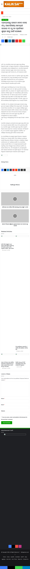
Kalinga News (15, 34)
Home (3, 16)
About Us (20, 559)
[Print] (24, 170)
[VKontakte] (19, 170)
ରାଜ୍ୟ (26, 556)
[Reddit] (16, 170)
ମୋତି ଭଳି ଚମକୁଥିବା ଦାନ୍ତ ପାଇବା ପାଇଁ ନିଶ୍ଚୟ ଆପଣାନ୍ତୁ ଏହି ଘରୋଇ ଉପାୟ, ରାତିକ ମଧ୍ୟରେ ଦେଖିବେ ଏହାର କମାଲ (7, 246)
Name (3, 398)
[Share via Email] (22, 170)
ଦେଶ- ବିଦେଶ (8, 16)
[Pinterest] (13, 170)
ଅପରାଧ (8, 556)
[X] (5, 170)
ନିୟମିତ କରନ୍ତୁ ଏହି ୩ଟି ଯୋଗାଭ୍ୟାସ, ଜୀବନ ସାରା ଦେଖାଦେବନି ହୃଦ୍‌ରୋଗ (21, 364)
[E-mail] (2, 164)
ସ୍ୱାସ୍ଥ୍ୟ (3, 559)
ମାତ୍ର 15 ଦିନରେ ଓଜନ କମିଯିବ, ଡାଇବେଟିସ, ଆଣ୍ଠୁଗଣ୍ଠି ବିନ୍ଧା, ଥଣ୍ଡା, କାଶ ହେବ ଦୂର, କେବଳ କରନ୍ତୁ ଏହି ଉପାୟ (7, 364)
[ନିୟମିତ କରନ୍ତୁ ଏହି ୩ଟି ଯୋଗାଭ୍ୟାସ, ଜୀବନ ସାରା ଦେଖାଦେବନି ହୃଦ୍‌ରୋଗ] (22, 357)
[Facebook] (2, 170)
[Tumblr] (11, 170)
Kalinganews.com (25, 552)
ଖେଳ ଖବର (8, 559)
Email (3, 404)
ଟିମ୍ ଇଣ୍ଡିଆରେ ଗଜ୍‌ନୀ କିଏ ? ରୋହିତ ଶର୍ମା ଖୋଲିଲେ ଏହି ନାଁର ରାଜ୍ (22, 348)
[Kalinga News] (14, 4)
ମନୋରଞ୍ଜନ (17, 556)
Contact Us (25, 559)
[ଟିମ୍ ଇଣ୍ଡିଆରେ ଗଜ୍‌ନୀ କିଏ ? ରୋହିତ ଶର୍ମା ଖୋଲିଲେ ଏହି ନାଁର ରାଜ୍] (22, 290)
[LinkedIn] (8, 170)
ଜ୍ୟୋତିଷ (12, 556)
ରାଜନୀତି (22, 556)
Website (3, 411)
